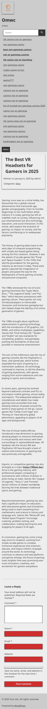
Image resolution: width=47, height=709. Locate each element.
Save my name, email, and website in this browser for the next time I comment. (23, 673)
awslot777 (8, 80)
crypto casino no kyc (13, 70)
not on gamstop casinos (16, 54)
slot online (8, 75)
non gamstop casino (13, 44)
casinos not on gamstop (15, 90)
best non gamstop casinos (17, 49)
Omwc (9, 20)
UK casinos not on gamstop (17, 39)
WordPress (19, 705)
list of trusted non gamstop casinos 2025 (24, 105)
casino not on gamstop (15, 110)
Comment (10, 603)
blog (18, 183)
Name (8, 628)
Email (8, 641)
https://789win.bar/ (33, 467)
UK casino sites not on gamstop (19, 121)
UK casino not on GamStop (17, 59)
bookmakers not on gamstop (18, 141)
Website (8, 653)
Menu (6, 149)
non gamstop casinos (14, 115)
